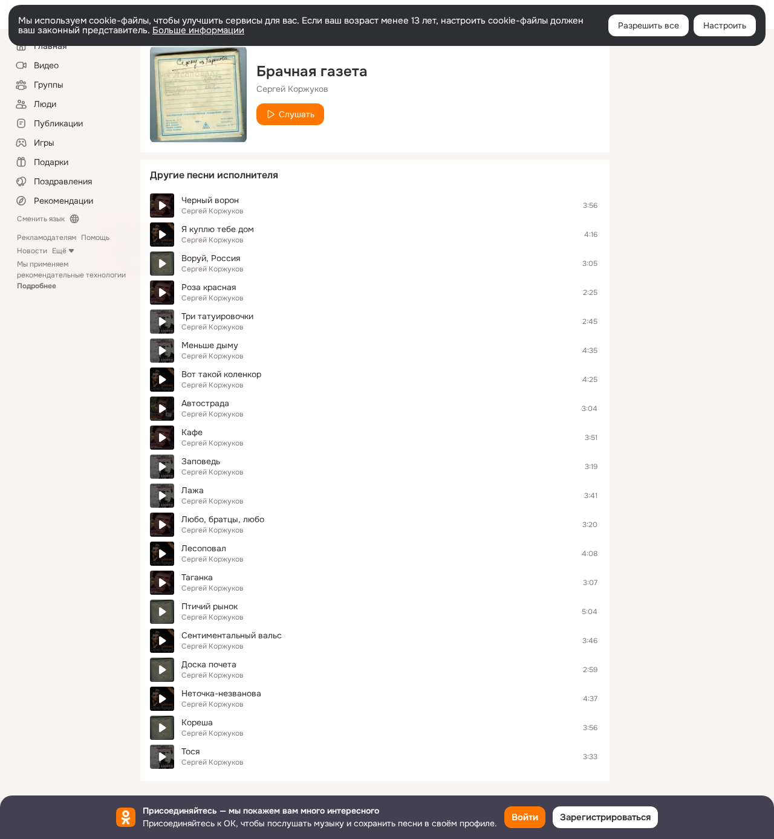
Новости (32, 251)
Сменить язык (41, 219)
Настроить (724, 25)
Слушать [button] (296, 114)
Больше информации (198, 30)
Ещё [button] (59, 251)
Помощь (95, 237)
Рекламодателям (46, 237)
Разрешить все (648, 25)
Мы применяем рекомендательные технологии (71, 275)
